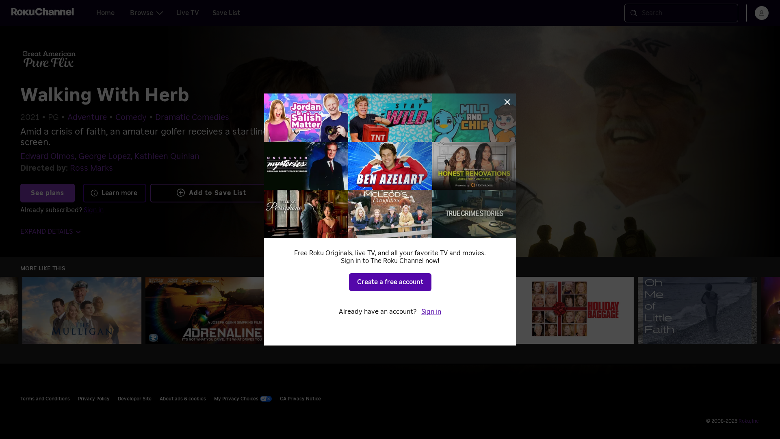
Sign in (431, 312)
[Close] (507, 102)
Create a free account (390, 282)
